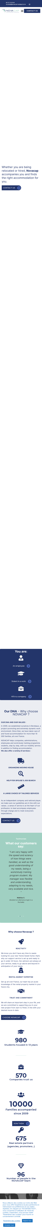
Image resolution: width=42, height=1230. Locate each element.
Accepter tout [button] (9, 1225)
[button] (22, 11)
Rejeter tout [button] (27, 1221)
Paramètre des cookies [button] (11, 1221)
